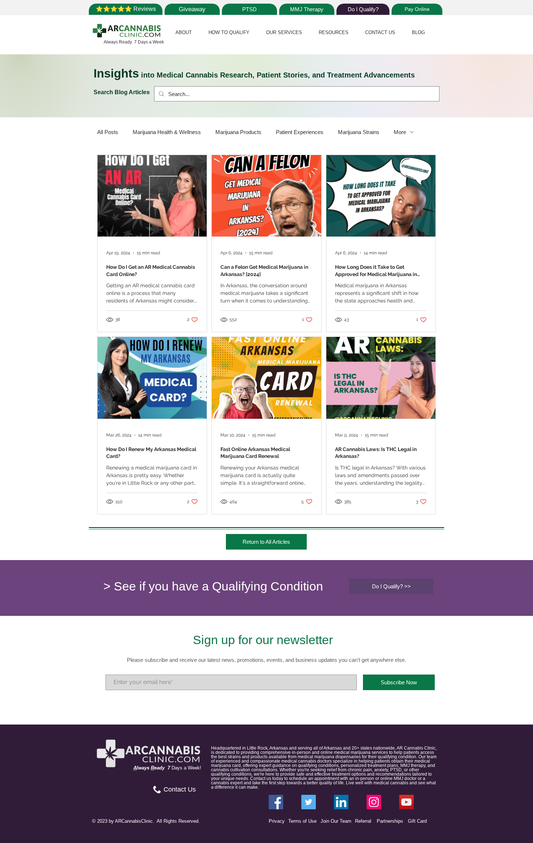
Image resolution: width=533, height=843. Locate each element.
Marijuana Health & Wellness (167, 132)
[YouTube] (406, 802)
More (400, 132)
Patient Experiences (299, 132)
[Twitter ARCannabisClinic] (308, 802)
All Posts (107, 132)
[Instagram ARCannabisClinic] (374, 802)
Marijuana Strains (358, 132)
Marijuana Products (238, 132)
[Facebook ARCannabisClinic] (276, 802)
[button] (183, 32)
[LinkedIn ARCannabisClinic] (341, 802)
